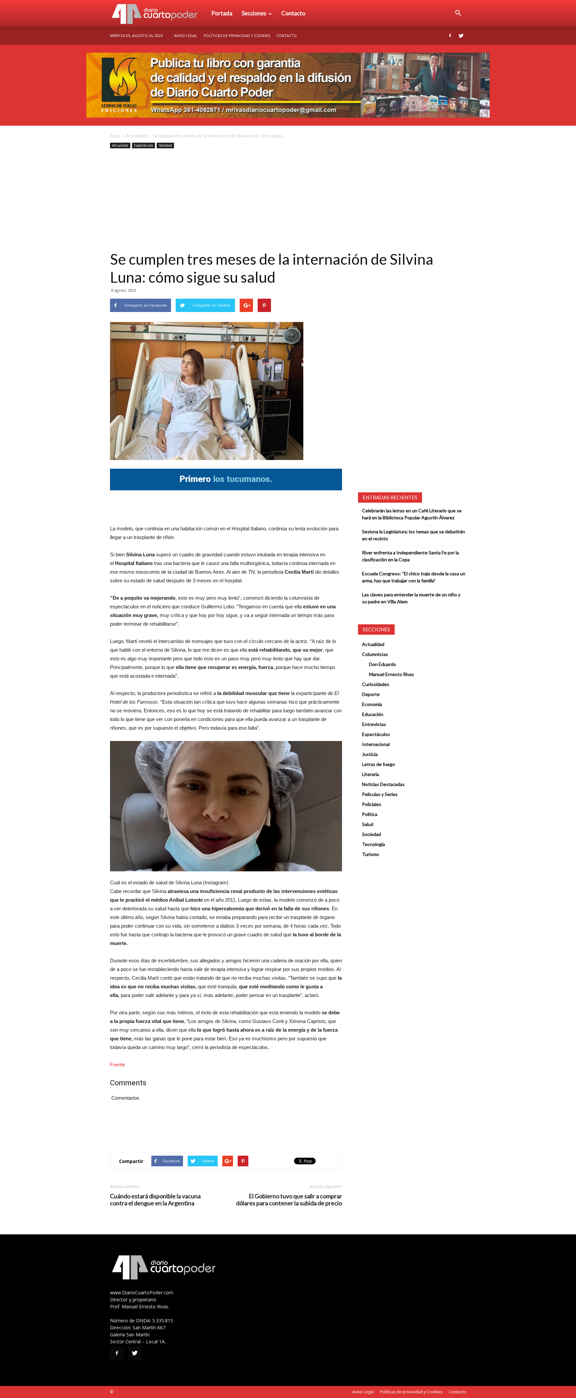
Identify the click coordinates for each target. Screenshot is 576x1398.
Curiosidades (375, 684)
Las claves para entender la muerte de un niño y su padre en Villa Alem (411, 598)
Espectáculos (143, 145)
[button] (458, 13)
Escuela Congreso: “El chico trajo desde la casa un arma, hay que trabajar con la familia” (413, 577)
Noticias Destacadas (383, 784)
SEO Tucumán (127, 1392)
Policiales (371, 804)
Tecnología (373, 844)
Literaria (370, 774)
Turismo (370, 854)
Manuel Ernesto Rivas (391, 674)
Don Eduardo (382, 664)
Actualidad (136, 136)
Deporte (371, 694)
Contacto (293, 13)
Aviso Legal (185, 35)
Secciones (254, 13)
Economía (372, 704)
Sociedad (165, 145)
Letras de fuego (378, 764)
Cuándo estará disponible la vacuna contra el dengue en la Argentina (155, 1200)
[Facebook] (450, 36)
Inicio (115, 136)
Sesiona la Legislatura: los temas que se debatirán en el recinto (413, 535)
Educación (372, 714)
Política (369, 814)
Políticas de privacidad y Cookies (237, 35)
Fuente (117, 1064)
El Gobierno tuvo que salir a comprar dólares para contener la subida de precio (289, 1200)
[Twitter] (461, 36)
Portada (221, 13)
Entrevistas (374, 724)
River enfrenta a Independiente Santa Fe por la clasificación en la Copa (410, 556)
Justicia (370, 754)
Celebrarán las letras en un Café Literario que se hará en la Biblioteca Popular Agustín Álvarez (412, 514)
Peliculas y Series (380, 794)
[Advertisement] (288, 200)
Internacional (376, 744)
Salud (367, 824)
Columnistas (375, 654)
